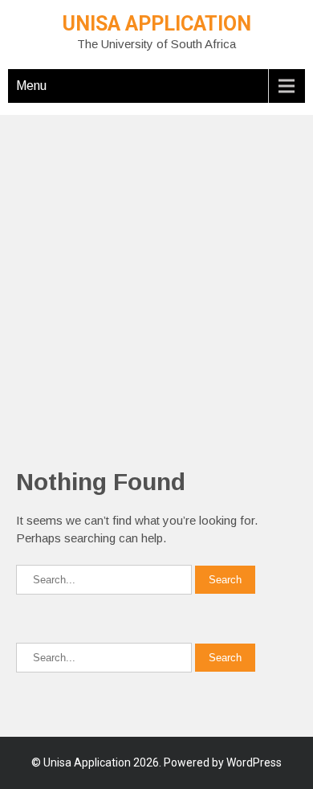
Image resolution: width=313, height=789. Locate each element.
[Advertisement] (156, 271)
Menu (31, 85)
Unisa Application (157, 23)
